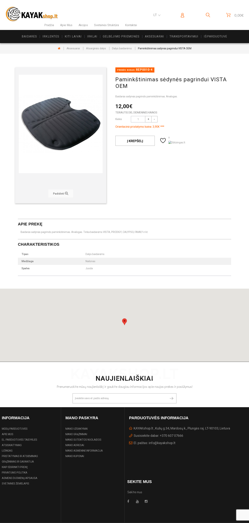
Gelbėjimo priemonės (121, 36)
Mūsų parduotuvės (15, 428)
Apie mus (66, 25)
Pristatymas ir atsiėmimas (20, 456)
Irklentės (50, 36)
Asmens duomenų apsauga (19, 478)
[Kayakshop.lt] (31, 14)
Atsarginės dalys (96, 48)
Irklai (92, 36)
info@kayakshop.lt (162, 443)
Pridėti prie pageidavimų (163, 141)
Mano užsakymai (76, 428)
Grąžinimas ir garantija (18, 461)
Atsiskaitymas (12, 445)
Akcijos (83, 25)
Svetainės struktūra (106, 25)
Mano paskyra (81, 418)
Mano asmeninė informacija (84, 450)
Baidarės (29, 36)
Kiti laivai (73, 36)
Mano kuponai (74, 456)
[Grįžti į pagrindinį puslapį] (59, 48)
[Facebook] (129, 501)
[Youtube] (138, 501)
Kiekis (118, 119)
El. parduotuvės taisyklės (19, 439)
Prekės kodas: (126, 70)
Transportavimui (184, 36)
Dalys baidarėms (122, 48)
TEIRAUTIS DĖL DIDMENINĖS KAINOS (136, 112)
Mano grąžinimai (76, 434)
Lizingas (7, 450)
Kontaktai (131, 25)
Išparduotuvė (215, 36)
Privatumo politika (14, 472)
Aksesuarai (154, 36)
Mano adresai (74, 445)
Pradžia (49, 25)
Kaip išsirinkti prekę (15, 467)
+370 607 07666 (171, 436)
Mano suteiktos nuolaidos (83, 439)
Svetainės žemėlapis (15, 483)
